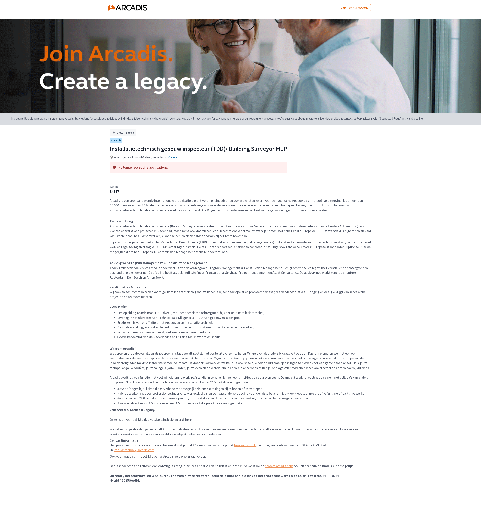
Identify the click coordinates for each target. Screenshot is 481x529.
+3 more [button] (172, 157)
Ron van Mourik (245, 445)
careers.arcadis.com (279, 466)
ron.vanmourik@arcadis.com (134, 450)
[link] (127, 7)
